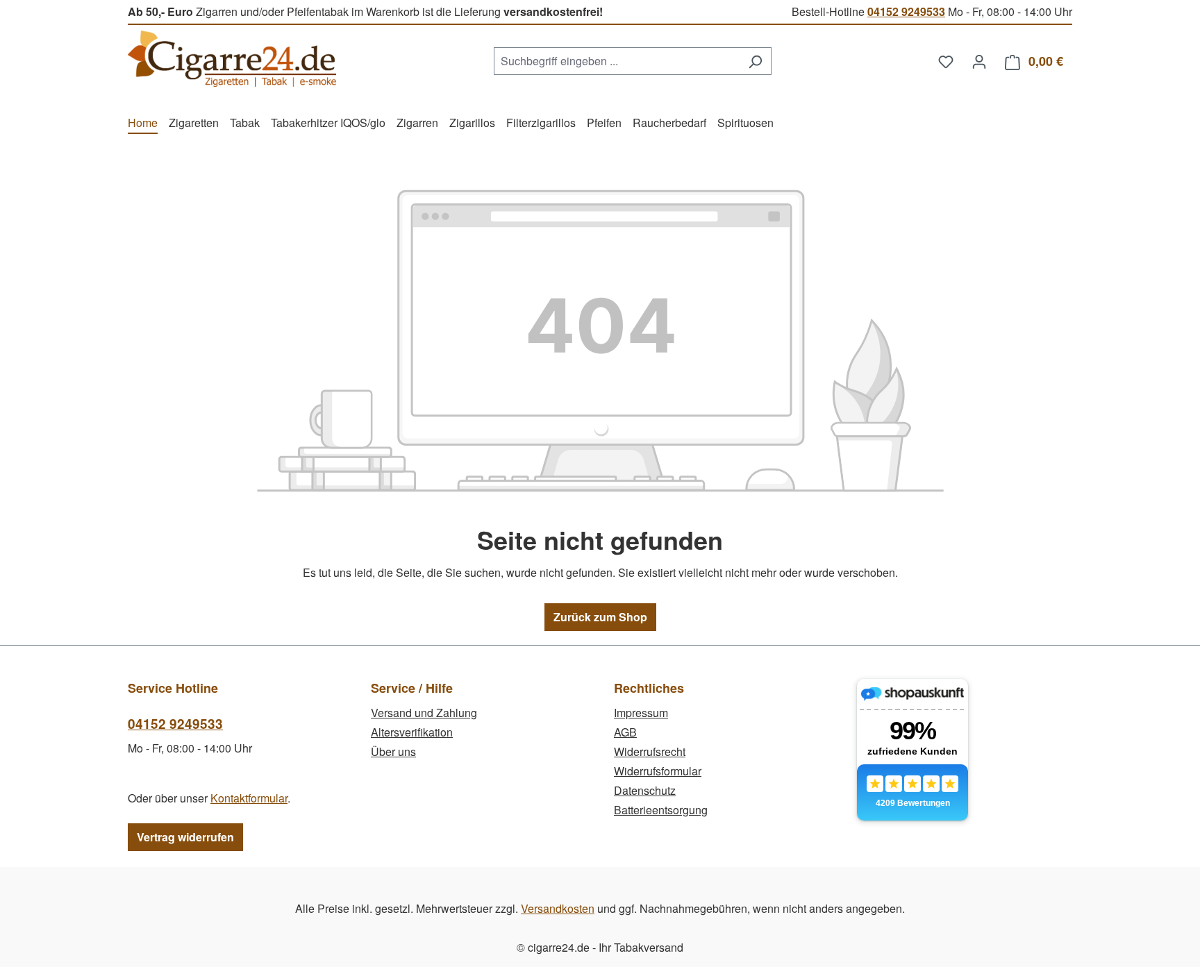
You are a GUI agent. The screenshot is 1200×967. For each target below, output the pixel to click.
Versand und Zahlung (424, 713)
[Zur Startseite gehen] (232, 59)
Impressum (641, 713)
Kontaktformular (249, 798)
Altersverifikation (412, 732)
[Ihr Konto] (979, 61)
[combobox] (617, 61)
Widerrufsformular (657, 771)
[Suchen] (755, 61)
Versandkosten (557, 908)
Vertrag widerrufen (185, 837)
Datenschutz (645, 790)
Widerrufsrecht (649, 751)
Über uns (393, 751)
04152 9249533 (906, 11)
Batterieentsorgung (661, 810)
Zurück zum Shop (600, 617)
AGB (625, 732)
